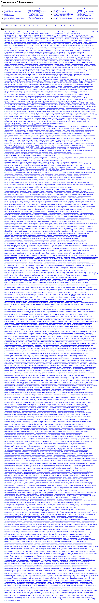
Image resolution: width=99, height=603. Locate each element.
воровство (90, 226)
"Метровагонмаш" (9, 33)
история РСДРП (71, 296)
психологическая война (86, 475)
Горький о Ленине (23, 84)
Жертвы (38, 92)
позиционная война (78, 424)
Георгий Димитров (10, 82)
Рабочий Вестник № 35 (39, 141)
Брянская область (50, 69)
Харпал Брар (8, 169)
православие (32, 444)
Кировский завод (79, 106)
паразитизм (42, 404)
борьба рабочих (32, 199)
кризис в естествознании (47, 329)
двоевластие (35, 248)
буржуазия (76, 202)
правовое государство (10, 444)
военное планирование (11, 219)
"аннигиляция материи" (45, 42)
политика (16, 428)
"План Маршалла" (76, 33)
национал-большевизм (21, 368)
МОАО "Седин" (9, 116)
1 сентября (81, 52)
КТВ (32, 104)
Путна (6, 140)
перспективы (30, 416)
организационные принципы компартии (32, 394)
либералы (93, 334)
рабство (26, 482)
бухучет (17, 214)
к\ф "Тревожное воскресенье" (75, 299)
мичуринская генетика (25, 358)
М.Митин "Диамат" (76, 114)
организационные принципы (12, 394)
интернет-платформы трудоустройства (15, 292)
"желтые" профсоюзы (38, 43)
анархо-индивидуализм (59, 182)
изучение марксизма (10, 287)
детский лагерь (45, 255)
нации (12, 368)
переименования (80, 412)
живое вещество (70, 265)
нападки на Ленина (10, 363)
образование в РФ (55, 382)
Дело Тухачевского (64, 87)
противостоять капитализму (81, 473)
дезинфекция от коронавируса (39, 250)
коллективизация (20, 316)
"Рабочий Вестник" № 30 (56, 38)
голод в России (75, 240)
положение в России (10, 433)
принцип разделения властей (70, 453)
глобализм (53, 240)
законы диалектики (10, 277)
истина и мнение (14, 296)
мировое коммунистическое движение (39, 353)
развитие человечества (87, 482)
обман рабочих (54, 380)
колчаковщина (74, 316)
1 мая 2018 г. (62, 52)
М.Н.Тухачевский (87, 114)
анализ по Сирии (14, 182)
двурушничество (64, 248)
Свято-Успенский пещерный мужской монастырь (43, 148)
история (53, 296)
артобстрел (23, 191)
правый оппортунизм (74, 444)
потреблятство (8, 443)
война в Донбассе (23, 224)
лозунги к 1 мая (75, 338)
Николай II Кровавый (83, 121)
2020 (33, 25)
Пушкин (12, 140)
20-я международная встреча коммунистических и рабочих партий (22, 55)
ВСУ (65, 70)
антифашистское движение (37, 189)
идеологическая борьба (51, 284)
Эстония (78, 172)
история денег (80, 296)
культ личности (83, 331)
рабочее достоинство (82, 478)
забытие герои (51, 272)
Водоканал (32, 75)
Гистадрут (48, 82)
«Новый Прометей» (51, 59)
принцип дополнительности (53, 453)
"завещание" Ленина (51, 43)
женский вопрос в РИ (41, 265)
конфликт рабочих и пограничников (82, 323)
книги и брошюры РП (27, 314)
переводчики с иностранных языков (14, 412)
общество (94, 385)
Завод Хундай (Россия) (71, 94)
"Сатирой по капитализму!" (51, 40)
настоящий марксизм (40, 365)
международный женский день (70, 346)
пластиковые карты (88, 417)
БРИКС (57, 64)
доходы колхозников (50, 262)
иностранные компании (56, 289)
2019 (38, 25)
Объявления (7, 14)
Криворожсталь (9, 111)
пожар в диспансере (27, 424)
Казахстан (42, 104)
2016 (51, 25)
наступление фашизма (68, 365)
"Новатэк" (19, 33)
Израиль (91, 99)
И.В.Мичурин (8, 99)
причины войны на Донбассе (85, 455)
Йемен (29, 103)
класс (62, 307)
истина (6, 296)
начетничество (39, 370)
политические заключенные (12, 429)
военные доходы (90, 219)
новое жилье (35, 377)
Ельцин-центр (74, 91)
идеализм (85, 282)
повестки (34, 421)
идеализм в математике (11, 284)
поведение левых (83, 419)
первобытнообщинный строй (82, 409)
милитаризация (58, 351)
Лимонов (7, 114)
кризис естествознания (78, 329)
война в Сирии (52, 224)
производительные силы (11, 461)
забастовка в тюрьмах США (27, 268)
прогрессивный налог (65, 458)
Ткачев (76, 158)
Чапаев (63, 169)
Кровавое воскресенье (20, 111)
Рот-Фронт (44, 145)
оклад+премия (30, 390)
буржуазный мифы (26, 213)
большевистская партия (40, 197)
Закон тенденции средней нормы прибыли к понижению (30, 96)
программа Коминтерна (51, 458)
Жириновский (55, 92)
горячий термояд (61, 241)
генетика (78, 236)
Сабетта (47, 147)
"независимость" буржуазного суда (14, 47)
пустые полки (43, 477)
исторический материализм (42, 296)
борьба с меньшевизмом (89, 199)
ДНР (47, 86)
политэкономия (9, 431)
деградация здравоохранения (86, 248)
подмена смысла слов (50, 422)
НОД (24, 121)
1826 (50, 53)
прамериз (82, 446)
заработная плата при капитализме (88, 279)
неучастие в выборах (62, 375)
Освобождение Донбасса (83, 128)
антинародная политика (38, 186)
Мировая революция (72, 118)
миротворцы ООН (28, 355)
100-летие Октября (43, 53)
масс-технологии (92, 343)
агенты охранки (9, 179)
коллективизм (30, 316)
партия (51, 406)
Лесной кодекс (78, 113)
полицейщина (62, 431)
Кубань (53, 111)
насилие (7, 365)
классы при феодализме (87, 312)
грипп (6, 246)
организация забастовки (59, 394)
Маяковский (8, 118)
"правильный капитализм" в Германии (26, 48)
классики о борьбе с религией (74, 307)
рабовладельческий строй (86, 477)
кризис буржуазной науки (32, 329)
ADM (16, 57)
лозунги (67, 338)
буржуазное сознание (40, 209)
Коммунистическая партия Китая (55, 108)
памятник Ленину (32, 404)
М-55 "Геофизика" (39, 114)
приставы (49, 455)
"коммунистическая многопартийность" (81, 43)
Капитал (80, 104)
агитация (17, 179)
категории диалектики (11, 306)
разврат (7, 483)
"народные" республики (46, 45)
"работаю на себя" (76, 48)
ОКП (96, 126)
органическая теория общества (30, 395)
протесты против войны (44, 472)
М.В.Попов (48, 114)
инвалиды (75, 287)
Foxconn (34, 57)
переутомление (9, 416)
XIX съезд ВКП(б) (86, 57)
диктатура (59, 257)
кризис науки (8, 331)
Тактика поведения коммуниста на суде (84, 157)
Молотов (94, 118)
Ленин (47, 113)
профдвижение (9, 475)
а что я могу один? (84, 174)
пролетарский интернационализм (78, 463)
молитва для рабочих (92, 358)
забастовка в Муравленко (11, 268)
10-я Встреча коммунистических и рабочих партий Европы (20, 53)
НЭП (39, 121)
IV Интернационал (52, 57)
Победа (69, 133)
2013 (65, 25)
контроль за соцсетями (92, 321)
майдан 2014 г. (35, 340)
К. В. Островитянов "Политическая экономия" (44, 103)
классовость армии (54, 312)
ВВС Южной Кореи (36, 70)
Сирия (59, 150)
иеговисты (94, 284)
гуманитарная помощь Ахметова (48, 246)
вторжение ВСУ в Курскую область (14, 233)
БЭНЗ (61, 64)
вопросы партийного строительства (76, 226)
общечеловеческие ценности (26, 387)
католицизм (40, 306)
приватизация (74, 451)
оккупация (22, 390)
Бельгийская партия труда (59, 65)
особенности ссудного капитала (78, 397)
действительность (76, 250)
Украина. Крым (52, 164)
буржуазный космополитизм (12, 213)
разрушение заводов (10, 485)
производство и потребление (12, 463)
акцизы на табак (42, 180)
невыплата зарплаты (84, 370)
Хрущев (22, 169)
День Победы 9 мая (19, 89)
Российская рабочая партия (12, 145)
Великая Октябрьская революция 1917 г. (15, 72)
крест (83, 328)
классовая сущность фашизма (73, 311)
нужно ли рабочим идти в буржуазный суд (78, 378)
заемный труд (63, 274)
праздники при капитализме (12, 446)
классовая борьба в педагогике (82, 309)
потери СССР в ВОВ (60, 441)
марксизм (21, 341)
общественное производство (32, 385)
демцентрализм (30, 253)
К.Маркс (68, 103)
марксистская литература (44, 341)
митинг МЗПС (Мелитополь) (48, 355)
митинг (37, 355)
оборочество (94, 380)
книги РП (17, 314)
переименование (56, 412)
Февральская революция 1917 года (14, 165)
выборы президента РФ (20, 235)
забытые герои (61, 272)
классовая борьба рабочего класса (14, 311)
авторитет (88, 177)
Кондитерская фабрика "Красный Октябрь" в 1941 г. (18, 109)
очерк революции (80, 402)
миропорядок (18, 355)
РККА (31, 140)
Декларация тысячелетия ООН (49, 87)
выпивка (49, 235)
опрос (59, 392)
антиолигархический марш (70, 186)
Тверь (64, 158)
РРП (72, 140)
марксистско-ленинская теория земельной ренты (17, 343)
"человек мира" (86, 50)
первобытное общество (66, 409)
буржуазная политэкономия (45, 206)
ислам (21, 294)
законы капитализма (22, 277)
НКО (20, 121)
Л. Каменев (67, 111)
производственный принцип (75, 461)
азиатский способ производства (13, 180)
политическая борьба (54, 428)
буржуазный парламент (55, 213)
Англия (45, 62)
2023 (20, 25)
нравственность (61, 378)
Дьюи (21, 91)
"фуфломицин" (70, 50)
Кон (88, 108)
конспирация (60, 321)
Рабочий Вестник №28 (53, 141)
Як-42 (56, 174)
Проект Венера (27, 138)
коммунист (56, 318)
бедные (19, 192)
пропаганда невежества (36, 465)
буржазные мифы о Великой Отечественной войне (58, 202)
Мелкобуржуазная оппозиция (43, 118)
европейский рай (9, 263)
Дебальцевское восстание (86, 86)
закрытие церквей (44, 277)
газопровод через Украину (34, 236)
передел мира (37, 412)
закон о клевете (9, 275)
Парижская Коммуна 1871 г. (35, 131)
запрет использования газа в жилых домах (16, 279)
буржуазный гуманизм (76, 211)
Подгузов (87, 133)
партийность (32, 406)
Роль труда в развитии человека (65, 143)
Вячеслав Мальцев (37, 81)
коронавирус (8, 326)
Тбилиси (58, 158)
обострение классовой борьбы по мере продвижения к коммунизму (22, 382)
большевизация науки (10, 197)
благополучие (29, 196)
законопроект (85, 275)
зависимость (69, 272)
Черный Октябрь (81, 169)
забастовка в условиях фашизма (44, 268)
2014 (60, 25)
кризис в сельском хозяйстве (63, 329)
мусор (82, 360)
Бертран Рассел (9, 67)
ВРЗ (61, 70)
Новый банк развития (35, 123)
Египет (67, 91)
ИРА (68, 99)
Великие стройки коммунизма (13, 74)
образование (45, 382)
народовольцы (82, 363)
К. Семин (61, 103)
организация (48, 394)
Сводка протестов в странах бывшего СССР (16, 148)
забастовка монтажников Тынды (80, 268)
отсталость (32, 402)
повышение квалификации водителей (61, 421)
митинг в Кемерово (63, 355)
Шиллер (26, 170)
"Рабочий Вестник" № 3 (41, 38)
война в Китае (42, 224)
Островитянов (21, 130)
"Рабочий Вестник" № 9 (26, 40)
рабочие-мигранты (41, 480)
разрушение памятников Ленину (37, 485)
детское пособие (63, 255)
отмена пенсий (30, 400)
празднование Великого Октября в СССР (32, 446)
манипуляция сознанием (75, 340)
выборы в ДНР (9, 235)
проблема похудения (75, 456)
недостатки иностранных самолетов (23, 372)
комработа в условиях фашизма (82, 319)
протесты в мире (60, 470)
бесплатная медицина (38, 194)
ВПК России (55, 70)
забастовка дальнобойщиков (62, 268)
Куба (48, 111)
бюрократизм (29, 214)
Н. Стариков (91, 119)
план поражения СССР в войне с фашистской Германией (30, 417)
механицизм (26, 351)
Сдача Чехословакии (63, 148)
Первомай (19, 133)
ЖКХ (85, 91)
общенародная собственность (48, 384)
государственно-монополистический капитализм (18, 243)
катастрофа (90, 304)
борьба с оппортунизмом (11, 201)
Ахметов (20, 64)
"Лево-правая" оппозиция (84, 31)
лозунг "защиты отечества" (56, 338)
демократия (88, 252)
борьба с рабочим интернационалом (41, 201)
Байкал (86, 64)
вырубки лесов (83, 235)
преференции (26, 451)
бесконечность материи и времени (22, 194)
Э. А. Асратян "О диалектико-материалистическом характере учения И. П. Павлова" (27, 172)
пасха (17, 407)
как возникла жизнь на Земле (12, 302)
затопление (48, 280)
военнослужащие (41, 219)
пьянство (75, 477)
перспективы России (41, 416)
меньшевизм (84, 348)
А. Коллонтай (8, 60)
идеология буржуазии (72, 284)
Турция (80, 162)
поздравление (59, 424)
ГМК (66, 81)
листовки (65, 336)
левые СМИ (56, 333)
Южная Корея (18, 174)
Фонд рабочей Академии (49, 167)
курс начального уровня (11, 333)
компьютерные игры (59, 319)
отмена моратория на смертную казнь (15, 400)
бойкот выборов (72, 196)
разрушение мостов (22, 485)
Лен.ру (42, 113)
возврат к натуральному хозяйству (72, 221)
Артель (7, 64)
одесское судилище (80, 389)
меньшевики (92, 348)
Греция (37, 86)
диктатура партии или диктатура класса (87, 257)
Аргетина (77, 62)
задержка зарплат (42, 274)
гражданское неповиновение (89, 245)
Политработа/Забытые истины (61, 17)
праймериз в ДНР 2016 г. (51, 446)
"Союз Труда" (8, 42)
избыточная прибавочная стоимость (14, 285)
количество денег (9, 316)
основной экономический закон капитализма (17, 397)
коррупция (84, 326)
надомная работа (39, 362)
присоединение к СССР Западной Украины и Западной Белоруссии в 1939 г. (25, 455)
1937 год (65, 53)
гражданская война (57, 245)
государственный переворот (64, 243)
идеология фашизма (84, 284)
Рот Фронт (37, 145)
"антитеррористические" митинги (62, 42)
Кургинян (59, 111)
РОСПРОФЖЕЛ (49, 140)
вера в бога (30, 216)
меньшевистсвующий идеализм (31, 350)
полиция (70, 431)
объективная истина (10, 389)
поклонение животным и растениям (30, 426)
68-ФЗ (76, 55)
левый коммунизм (79, 333)
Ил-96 (6, 101)
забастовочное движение (39, 272)
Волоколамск (8, 77)
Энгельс (72, 172)
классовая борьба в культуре (32, 309)
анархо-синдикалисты (10, 184)
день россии (22, 255)
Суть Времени (52, 157)
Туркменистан (65, 162)
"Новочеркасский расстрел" (30, 33)
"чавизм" (78, 50)
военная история (60, 218)
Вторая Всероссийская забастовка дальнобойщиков (84, 79)
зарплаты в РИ (39, 280)
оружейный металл (45, 395)
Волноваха (88, 75)
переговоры (29, 412)
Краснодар (69, 109)
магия (17, 340)
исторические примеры (27, 296)
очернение (90, 402)
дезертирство (25, 250)
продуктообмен (45, 460)
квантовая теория (73, 306)
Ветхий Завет (8, 75)
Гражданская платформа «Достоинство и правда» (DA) (19, 86)
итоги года (27, 299)
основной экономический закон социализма (42, 397)
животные (78, 265)
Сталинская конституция (50, 153)
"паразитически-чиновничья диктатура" (78, 47)
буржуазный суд (9, 214)
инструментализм (9, 290)
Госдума (55, 84)
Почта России (40, 135)
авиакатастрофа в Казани (26, 177)
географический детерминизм (13, 238)
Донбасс (80, 89)
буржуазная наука (31, 206)
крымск (62, 331)
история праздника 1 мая (11, 297)
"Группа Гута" (8, 31)
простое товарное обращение (27, 467)
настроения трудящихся (54, 365)
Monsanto (71, 57)
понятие (60, 438)
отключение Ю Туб (73, 399)
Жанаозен (32, 92)
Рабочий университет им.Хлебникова (84, 141)
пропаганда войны (10, 465)
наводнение (30, 362)
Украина (44, 164)
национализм (56, 368)
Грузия (42, 86)
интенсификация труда (51, 290)
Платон (57, 133)
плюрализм (45, 419)
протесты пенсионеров (30, 472)
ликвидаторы (51, 336)
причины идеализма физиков (26, 456)
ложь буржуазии (20, 338)
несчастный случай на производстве (38, 375)
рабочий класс (51, 480)
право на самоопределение (60, 443)
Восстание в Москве (38, 77)
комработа (69, 319)
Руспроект (51, 145)
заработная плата (72, 279)
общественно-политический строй (14, 385)
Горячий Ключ (47, 84)
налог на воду (84, 362)
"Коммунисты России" (50, 31)
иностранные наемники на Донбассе (74, 289)
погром (17, 422)
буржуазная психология (75, 206)
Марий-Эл (52, 116)
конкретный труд (41, 321)
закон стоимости (65, 275)
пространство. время (51, 467)
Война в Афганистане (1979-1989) (64, 75)
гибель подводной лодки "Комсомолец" (68, 238)
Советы (18, 152)
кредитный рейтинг (57, 328)
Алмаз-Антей (24, 62)
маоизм (15, 341)
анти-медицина (30, 184)
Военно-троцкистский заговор (45, 75)
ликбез (33, 336)
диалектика (94, 255)
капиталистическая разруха (34, 304)
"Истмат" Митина (37, 31)
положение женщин (41, 433)
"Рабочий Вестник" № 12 (66, 35)
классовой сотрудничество (40, 312)
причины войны (71, 455)
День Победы (8, 89)
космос (91, 326)
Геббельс (87, 81)
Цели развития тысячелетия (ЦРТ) (35, 169)
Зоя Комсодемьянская (60, 97)
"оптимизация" (43, 47)
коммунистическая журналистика (70, 318)
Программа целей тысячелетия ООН (76, 136)
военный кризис (32, 221)
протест (61, 467)
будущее (41, 202)
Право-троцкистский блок (75, 135)
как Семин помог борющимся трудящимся (16, 301)
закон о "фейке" (94, 274)
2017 (47, 25)
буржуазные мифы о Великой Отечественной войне (74, 209)
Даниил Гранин (68, 86)
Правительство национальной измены (56, 135)
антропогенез (64, 189)
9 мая (11, 57)
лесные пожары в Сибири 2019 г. (46, 334)
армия (16, 191)
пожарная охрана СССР (40, 424)
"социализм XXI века (31, 50)
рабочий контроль (62, 480)
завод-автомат (8, 274)
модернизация (75, 358)
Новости (6, 13)
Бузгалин (58, 69)
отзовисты (63, 399)
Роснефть (77, 143)
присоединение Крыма (86, 453)
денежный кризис (51, 253)
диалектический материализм (26, 257)
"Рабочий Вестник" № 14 (11, 37)
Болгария (46, 67)
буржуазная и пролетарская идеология (15, 204)
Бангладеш (7, 65)
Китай (94, 106)
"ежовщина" (28, 43)
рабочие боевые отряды (11, 480)
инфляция (29, 292)
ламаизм (31, 333)
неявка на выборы (79, 375)
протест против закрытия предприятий (15, 468)
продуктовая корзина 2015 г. (31, 460)
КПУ (15, 104)
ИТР (72, 99)
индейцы (89, 287)
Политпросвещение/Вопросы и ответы (38, 8)
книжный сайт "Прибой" (41, 314)
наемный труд (49, 362)
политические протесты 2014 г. (58, 429)
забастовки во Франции (11, 272)
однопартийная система (11, 390)
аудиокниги (36, 191)
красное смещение (9, 328)
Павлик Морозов (89, 130)
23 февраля (44, 55)
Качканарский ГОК (42, 106)
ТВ (63, 157)
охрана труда (58, 402)
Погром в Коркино (78, 133)
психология (8, 477)
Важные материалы (73, 70)
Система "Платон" (67, 150)
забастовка (80, 267)
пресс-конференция (69, 450)
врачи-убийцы (22, 230)
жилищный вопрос (88, 265)
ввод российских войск (11, 216)
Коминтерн (34, 108)
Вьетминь (22, 81)
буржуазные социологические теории (44, 211)
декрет (17, 252)
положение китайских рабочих (56, 433)
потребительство (87, 441)
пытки (69, 477)
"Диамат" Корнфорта (19, 31)
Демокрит (73, 87)
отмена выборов (83, 399)
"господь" (20, 43)
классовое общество (10, 312)
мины (95, 351)
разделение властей (64, 483)
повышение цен (9, 422)
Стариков (39, 155)
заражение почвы (28, 280)
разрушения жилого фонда (55, 485)
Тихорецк (70, 158)
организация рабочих (87, 394)
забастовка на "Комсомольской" (42, 270)
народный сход (64, 363)
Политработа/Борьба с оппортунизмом (63, 13)
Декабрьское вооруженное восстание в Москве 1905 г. (25, 87)
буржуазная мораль (20, 206)
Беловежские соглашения (27, 65)
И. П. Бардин (77, 97)
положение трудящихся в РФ (66, 436)
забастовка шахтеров (73, 270)
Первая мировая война (78, 131)
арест (80, 189)
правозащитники (22, 444)
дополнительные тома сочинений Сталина (16, 262)
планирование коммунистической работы (58, 417)
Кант (75, 104)
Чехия (88, 169)
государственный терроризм (12, 245)
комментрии (20, 318)
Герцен (31, 82)
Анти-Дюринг (69, 62)
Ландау (22, 113)
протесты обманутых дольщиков (13, 472)
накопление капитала (60, 362)
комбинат (82, 316)
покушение (45, 426)
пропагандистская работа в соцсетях (54, 465)
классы (62, 312)
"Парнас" (67, 33)
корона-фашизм (78, 324)
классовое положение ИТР (24, 312)
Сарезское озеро (61, 147)
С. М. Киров (90, 145)
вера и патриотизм (39, 216)
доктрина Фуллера (52, 260)
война (6, 224)
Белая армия (15, 65)
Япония (76, 174)
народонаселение (92, 363)
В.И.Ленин (91, 69)
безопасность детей (69, 192)
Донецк (7, 91)
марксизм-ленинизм (31, 341)
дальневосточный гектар (81, 246)
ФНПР (86, 164)
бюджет (23, 214)
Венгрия (35, 74)
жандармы (11, 265)
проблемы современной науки (13, 458)
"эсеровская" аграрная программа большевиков (40, 52)
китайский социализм (53, 307)
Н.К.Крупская (8, 121)
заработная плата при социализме (14, 280)
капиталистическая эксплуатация (51, 304)
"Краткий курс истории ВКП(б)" (66, 31)
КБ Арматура (75, 103)
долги (74, 260)
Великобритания (26, 74)
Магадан (27, 116)
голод (67, 240)
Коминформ (42, 108)
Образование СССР (36, 128)
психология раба (17, 477)
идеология (62, 284)
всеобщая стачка (37, 231)
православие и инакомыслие (44, 444)
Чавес (57, 169)
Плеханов (63, 133)
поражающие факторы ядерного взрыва (19, 439)
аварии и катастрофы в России (77, 175)
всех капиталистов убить (77, 231)
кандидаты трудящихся (11, 304)
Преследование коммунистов (22, 136)
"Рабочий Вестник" (38, 35)
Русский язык (59, 145)
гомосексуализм (51, 241)
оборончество (85, 380)
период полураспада (19, 416)
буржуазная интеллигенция (47, 204)
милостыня (67, 351)
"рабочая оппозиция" (88, 48)
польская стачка (40, 438)
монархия (14, 360)
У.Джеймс (23, 164)
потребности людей (19, 443)
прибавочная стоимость (37, 451)
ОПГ (15, 128)
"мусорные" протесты (33, 45)
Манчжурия (44, 116)
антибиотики (39, 184)
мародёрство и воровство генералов (41, 343)
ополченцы (45, 390)
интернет (91, 290)
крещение (7, 329)
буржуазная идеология (32, 204)
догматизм (67, 258)
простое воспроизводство (11, 467)
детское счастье (73, 255)
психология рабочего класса (30, 477)
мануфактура (8, 341)
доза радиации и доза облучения (31, 260)
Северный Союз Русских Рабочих (14, 150)
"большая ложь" (93, 42)
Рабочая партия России (11, 141)
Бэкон (84, 69)
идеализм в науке (23, 284)
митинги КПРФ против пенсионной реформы (52, 356)
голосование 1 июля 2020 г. (38, 241)
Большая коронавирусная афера (59, 67)
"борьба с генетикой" (10, 43)
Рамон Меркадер (17, 143)
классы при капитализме (72, 312)
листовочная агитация (76, 336)
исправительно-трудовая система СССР (82, 294)
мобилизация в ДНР (46, 358)
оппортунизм (60, 390)
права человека (38, 443)
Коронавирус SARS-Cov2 (41, 109)
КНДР (82, 103)
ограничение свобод (68, 389)
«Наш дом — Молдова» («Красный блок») (33, 59)
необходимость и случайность (86, 372)
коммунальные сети (39, 318)
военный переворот (43, 221)
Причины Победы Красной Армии (56, 136)
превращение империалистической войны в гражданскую (20, 448)
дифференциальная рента (56, 258)
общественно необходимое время (84, 384)
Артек (91, 62)
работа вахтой (8, 478)
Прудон (88, 138)
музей (63, 360)
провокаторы (25, 458)
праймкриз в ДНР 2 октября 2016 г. (69, 446)
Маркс (58, 116)
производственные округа (41, 461)
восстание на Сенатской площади (48, 228)
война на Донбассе (63, 224)
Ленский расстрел (68, 113)
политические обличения (28, 429)
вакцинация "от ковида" (49, 214)
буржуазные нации (27, 211)
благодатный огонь (18, 196)
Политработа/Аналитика (59, 11)
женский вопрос (29, 265)
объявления (30, 389)
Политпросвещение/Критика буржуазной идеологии (35, 16)
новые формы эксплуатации (87, 377)
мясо (6, 362)
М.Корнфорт (65, 114)
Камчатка (63, 104)
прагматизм (85, 444)
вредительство (45, 230)
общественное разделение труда (49, 385)
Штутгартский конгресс (55, 170)
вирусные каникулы (10, 218)
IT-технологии (42, 57)
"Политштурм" (27, 35)
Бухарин (79, 69)
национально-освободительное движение (83, 368)
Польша (28, 135)
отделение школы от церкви (44, 399)
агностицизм (49, 179)
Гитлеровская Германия (64, 82)
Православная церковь (89, 135)
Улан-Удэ (60, 164)
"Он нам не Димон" (45, 33)
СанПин (53, 147)
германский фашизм (36, 238)
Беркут (81, 65)
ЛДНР (93, 111)
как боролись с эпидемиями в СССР (38, 301)
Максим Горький (35, 116)
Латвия (28, 113)
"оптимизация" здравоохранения (57, 47)
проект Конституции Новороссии (71, 460)
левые (50, 333)
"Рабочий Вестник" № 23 (11, 38)
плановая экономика (76, 417)
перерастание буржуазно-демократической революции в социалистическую (61, 414)
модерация (66, 358)
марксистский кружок (72, 341)
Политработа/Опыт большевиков (86, 11)
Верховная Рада (63, 74)
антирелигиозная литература (86, 186)
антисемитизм (8, 187)
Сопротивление (43, 152)
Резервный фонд (42, 143)
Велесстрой (89, 70)
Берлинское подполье (90, 65)
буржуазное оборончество (11, 209)
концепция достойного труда (12, 324)
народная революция (35, 363)
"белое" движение (77, 42)
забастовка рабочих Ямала (60, 270)
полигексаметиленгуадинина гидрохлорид (60, 426)
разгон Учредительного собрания (19, 483)
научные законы (67, 367)
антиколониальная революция (13, 186)
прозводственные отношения (89, 460)
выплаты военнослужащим (61, 235)
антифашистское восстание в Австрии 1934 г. (17, 189)
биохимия (90, 194)
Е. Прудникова (49, 91)
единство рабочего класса (90, 263)
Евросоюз (60, 91)
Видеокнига (17, 75)
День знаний (28, 89)
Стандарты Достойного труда (12, 155)
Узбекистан (37, 164)
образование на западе (79, 382)
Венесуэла (42, 74)
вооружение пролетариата (46, 226)
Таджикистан (68, 157)
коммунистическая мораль (87, 318)
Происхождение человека (53, 138)
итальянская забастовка (62, 297)
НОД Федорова (32, 121)
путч (64, 477)
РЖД (23, 140)
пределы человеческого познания (66, 448)
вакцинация (38, 214)
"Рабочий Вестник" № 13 (81, 35)
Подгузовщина (9, 135)
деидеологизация (52, 250)
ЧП (46, 169)
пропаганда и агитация (22, 465)
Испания (52, 101)
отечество (56, 399)
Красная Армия (61, 109)
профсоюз (17, 475)
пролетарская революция (49, 463)
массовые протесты (28, 345)
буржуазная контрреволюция (64, 204)
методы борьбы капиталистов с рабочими (60, 350)
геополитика (25, 238)
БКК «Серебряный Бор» (46, 64)
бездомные (26, 192)
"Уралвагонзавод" (32, 42)
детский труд (53, 255)
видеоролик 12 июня (61, 216)
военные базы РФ (52, 219)
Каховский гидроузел (30, 106)
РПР (64, 140)
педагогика (38, 407)
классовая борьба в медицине (49, 309)
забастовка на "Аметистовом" (24, 270)
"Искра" (29, 31)
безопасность (59, 192)
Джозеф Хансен (63, 89)
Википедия (25, 75)
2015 (56, 25)
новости (43, 377)
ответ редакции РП (23, 399)
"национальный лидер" (75, 45)
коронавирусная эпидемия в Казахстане (23, 326)
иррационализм (60, 292)
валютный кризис (82, 214)
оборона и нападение (74, 380)
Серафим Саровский (29, 150)
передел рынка (46, 412)
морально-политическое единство (40, 360)
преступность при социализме (13, 451)
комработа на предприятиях (12, 321)
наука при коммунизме (86, 365)
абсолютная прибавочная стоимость (35, 175)
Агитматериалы (8, 8)
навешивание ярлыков (20, 362)
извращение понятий (31, 285)
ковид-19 (81, 314)
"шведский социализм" (20, 52)
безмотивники (34, 192)
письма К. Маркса (77, 416)
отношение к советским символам (86, 400)
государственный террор (80, 243)
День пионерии (38, 89)
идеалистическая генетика (36, 284)
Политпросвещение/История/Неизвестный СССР (36, 13)
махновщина (30, 346)
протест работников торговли (53, 468)
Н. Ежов (39, 119)
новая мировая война (25, 377)
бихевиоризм (8, 196)
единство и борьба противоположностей (46, 263)
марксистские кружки (59, 341)
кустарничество (23, 333)
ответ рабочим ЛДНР (10, 399)
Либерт (92, 113)
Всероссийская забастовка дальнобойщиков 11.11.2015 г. (20, 79)
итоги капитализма (37, 299)
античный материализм (52, 189)
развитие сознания (74, 482)
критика (25, 331)
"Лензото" (95, 31)
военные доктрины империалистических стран (71, 219)
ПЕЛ (64, 130)
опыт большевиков (68, 392)
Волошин (15, 77)
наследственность (15, 365)
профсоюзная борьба (26, 475)
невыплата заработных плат (70, 370)
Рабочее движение (82, 17)
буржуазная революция (89, 206)
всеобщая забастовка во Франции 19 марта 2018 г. (18, 231)
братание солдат (80, 201)
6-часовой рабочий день (66, 55)
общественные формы (84, 385)
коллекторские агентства (42, 316)
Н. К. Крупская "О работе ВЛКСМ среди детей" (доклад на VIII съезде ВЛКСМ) (64, 119)
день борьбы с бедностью (64, 253)
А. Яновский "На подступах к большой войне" (26, 60)
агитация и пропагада (38, 179)
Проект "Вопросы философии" (13, 138)
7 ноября (82, 55)
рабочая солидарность (49, 478)
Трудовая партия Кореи (49, 162)
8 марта (7, 57)
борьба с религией (57, 201)
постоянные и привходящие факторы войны (28, 441)
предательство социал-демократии (46, 448)
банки (42, 191)
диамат (38, 257)
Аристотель (84, 62)
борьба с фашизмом (69, 201)
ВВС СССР (26, 70)
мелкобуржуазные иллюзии (12, 348)
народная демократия (22, 363)
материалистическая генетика (69, 345)
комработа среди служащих (28, 321)
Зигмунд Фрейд (34, 97)
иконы (19, 287)
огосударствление (56, 389)
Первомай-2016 (39, 133)
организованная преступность (13, 395)
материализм (38, 345)
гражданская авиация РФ (44, 245)
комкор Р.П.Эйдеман (10, 318)
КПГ (6, 104)
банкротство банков (59, 191)
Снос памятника (87, 150)
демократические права (42, 252)
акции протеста (52, 180)
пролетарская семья (63, 463)
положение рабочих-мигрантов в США (15, 436)
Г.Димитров (55, 81)
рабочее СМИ (60, 478)
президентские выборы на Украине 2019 (51, 450)
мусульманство (90, 360)
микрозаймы (49, 351)
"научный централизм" (61, 45)
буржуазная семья (9, 208)
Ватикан (82, 70)
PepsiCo (78, 57)
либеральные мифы (24, 336)
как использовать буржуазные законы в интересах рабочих (37, 302)
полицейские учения (37, 431)
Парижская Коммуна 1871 (19, 131)
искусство (69, 292)
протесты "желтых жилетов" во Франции (16, 470)
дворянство (56, 248)
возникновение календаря (31, 223)
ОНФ (6, 128)
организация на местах (74, 394)
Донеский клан (89, 89)
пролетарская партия (35, 463)
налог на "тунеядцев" (73, 362)
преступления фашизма (82, 450)
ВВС (20, 70)
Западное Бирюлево (77, 96)
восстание (20, 228)
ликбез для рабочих (41, 336)
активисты (26, 180)
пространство (40, 467)
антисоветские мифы (28, 187)
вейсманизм (22, 216)
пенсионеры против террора (78, 407)
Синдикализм (52, 150)
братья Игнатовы (90, 201)
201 (74, 25)
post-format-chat (9, 59)
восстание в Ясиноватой (31, 228)
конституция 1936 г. (79, 321)
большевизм (21, 197)
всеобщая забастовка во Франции (86, 230)
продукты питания (56, 460)
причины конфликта (62, 456)
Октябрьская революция (54, 128)
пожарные (51, 424)
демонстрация (20, 253)
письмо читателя (9, 417)
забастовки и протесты (25, 272)
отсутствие (40, 402)
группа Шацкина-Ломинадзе (30, 246)
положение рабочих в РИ (73, 434)
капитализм (22, 304)
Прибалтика (35, 136)
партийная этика (23, 406)
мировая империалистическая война (18, 353)
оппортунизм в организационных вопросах (16, 392)
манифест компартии (89, 340)
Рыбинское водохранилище (78, 145)
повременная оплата (44, 421)
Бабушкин (67, 64)
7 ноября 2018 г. (90, 55)
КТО (36, 104)
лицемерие (86, 336)
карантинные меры (80, 304)
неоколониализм (53, 373)
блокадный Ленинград (53, 196)
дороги (31, 262)
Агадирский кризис (75, 60)
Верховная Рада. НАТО (75, 74)
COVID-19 (22, 57)
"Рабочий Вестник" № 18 (41, 37)
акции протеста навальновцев (66, 180)
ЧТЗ (53, 169)
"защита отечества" (64, 43)
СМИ (27, 147)
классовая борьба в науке (65, 309)
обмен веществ (63, 380)
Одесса (45, 128)
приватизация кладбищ (11, 453)
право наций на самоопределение (78, 443)
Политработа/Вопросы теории (61, 15)
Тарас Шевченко (43, 158)
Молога (88, 118)
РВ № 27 (18, 140)
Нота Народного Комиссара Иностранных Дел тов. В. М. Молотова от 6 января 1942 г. (28, 125)
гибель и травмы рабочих (50, 238)
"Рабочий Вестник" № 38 (11, 40)
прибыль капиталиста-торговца (60, 451)
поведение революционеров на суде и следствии (17, 421)
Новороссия (25, 123)
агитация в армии (26, 179)
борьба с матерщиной (75, 199)
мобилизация (35, 358)
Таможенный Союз (32, 158)
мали (56, 340)
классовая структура (40, 311)
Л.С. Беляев (82, 111)
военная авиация (50, 218)
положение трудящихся (50, 436)
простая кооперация (79, 465)
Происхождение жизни (38, 138)
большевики (29, 197)
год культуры (61, 240)
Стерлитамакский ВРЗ (50, 155)
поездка (7, 424)
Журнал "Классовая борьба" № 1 (69, 92)
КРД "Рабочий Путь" (24, 104)
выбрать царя (32, 235)
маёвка (52, 346)
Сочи (50, 152)
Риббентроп (52, 143)
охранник (71, 402)
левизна (45, 333)
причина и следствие (59, 455)
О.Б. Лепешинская (82, 126)
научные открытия (78, 367)
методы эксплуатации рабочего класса (82, 350)
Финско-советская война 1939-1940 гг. (72, 165)
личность (93, 336)
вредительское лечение (33, 230)
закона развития (75, 275)
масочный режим (81, 343)
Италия (79, 101)
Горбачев (89, 82)
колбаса (87, 314)
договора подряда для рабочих (13, 260)
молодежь (7, 360)
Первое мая (88, 131)
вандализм (91, 214)
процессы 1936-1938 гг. (48, 475)
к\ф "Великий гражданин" (51, 299)
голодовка (83, 240)
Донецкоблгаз (14, 91)
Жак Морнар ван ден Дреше (12, 92)
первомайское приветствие (29, 411)
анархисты (48, 182)
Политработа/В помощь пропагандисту (63, 14)
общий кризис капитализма (43, 387)
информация (51, 292)
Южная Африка (9, 174)
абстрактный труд (62, 175)
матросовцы (14, 346)
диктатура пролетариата (11, 258)
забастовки (84, 270)
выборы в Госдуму (84, 233)
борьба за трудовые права (64, 197)
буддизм (24, 202)
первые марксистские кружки (66, 411)
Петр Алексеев (49, 133)
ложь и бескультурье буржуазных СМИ (36, 338)
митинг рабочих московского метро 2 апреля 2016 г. (18, 356)
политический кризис (90, 429)
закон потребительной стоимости (50, 275)
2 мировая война (77, 53)
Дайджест (59, 86)
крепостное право (75, 328)
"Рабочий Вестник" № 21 (87, 37)
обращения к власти (10, 384)
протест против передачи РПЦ (35, 468)
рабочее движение (70, 478)
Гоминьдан (82, 82)
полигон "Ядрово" (78, 426)
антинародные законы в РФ (54, 186)
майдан (28, 340)
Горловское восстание (10, 84)
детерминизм (35, 255)
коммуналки (28, 318)
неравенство (77, 373)
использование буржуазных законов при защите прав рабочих (54, 294)
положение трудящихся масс (12, 438)
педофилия (53, 407)
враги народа (8, 230)
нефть (71, 375)
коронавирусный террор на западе (45, 326)
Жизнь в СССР (46, 92)
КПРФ (10, 104)
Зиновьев (42, 97)
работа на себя (38, 478)
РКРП (36, 140)
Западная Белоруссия (53, 96)
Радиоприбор (8, 143)
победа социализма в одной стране (59, 419)
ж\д (5, 265)
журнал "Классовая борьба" (52, 267)
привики (28, 453)
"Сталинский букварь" (20, 42)
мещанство (34, 351)
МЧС (21, 116)
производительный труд (25, 461)
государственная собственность (76, 241)
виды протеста (83, 216)
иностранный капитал (91, 289)
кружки (45, 331)
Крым (44, 111)
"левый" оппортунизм (19, 45)
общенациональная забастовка (66, 384)
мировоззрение (55, 353)
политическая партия (67, 428)
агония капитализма (59, 179)
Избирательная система (81, 99)
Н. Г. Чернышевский (30, 119)
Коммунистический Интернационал (75, 108)
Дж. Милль (54, 89)
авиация (37, 177)
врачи (14, 230)
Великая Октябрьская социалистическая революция (41, 72)
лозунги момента (85, 338)
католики (32, 306)
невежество (58, 370)
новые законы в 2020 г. (53, 377)
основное (76, 395)
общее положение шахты (32, 384)
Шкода (32, 170)
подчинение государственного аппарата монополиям (84, 422)
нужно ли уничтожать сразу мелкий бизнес (16, 380)
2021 (29, 25)
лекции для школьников (11, 334)
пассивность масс (9, 407)
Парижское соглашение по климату (53, 131)
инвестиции (82, 287)
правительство (48, 443)
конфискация (67, 323)
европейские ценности (83, 262)
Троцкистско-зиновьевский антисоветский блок (49, 160)
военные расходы (21, 221)
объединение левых (73, 387)
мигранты (41, 351)
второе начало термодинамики (33, 233)
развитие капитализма (42, 482)
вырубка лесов (73, 235)
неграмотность (9, 372)
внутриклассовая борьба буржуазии (26, 218)
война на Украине (74, 224)
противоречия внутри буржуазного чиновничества (58, 473)
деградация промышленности (12, 250)
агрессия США (70, 179)
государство (24, 245)
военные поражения (10, 221)
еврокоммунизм (71, 262)
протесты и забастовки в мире (74, 470)
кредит (49, 328)
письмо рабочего (87, 416)
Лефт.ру (86, 113)
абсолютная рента (51, 175)
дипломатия (22, 258)
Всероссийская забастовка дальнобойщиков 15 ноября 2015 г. (52, 79)
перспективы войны (53, 416)
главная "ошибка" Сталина (42, 240)
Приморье (42, 136)
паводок (7, 404)
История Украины (71, 101)
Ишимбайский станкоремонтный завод (15, 103)
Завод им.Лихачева (84, 94)
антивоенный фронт (49, 184)
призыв (34, 453)
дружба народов (61, 262)
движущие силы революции (23, 248)
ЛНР (6, 113)
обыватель (37, 389)
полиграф (87, 426)
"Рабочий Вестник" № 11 (51, 35)
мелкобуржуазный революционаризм (31, 348)
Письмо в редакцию (9, 15)
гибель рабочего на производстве (13, 240)
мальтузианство (63, 340)
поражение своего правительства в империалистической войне (48, 439)
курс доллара (92, 331)
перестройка (86, 414)
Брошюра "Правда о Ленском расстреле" (33, 69)
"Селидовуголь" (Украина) (75, 40)
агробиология (79, 179)
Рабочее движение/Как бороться (85, 18)
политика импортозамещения (39, 428)
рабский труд (18, 482)
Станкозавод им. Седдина (29, 155)
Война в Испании (79, 75)
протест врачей (79, 467)
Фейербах (47, 165)
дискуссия (30, 258)
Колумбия (26, 108)
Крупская (38, 111)
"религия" (21, 50)
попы (6, 439)
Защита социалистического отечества (15, 97)
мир (6, 353)
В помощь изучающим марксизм (12, 11)
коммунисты (23, 319)
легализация (89, 333)
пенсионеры (66, 407)
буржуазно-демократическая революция (26, 208)
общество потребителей (11, 387)
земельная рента (52, 282)
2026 (6, 25)
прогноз (41, 458)
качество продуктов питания (52, 306)
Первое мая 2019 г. (10, 133)
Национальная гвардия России (67, 121)
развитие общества (55, 482)
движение (11, 248)
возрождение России (91, 223)
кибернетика (8, 307)
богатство (63, 196)
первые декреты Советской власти (47, 411)
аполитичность (73, 189)
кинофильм (30, 307)
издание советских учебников (46, 285)
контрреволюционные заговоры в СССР (26, 323)
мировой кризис (65, 353)
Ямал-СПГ (62, 174)
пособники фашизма (84, 439)
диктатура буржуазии (69, 257)
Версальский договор (52, 74)
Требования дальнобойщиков (12, 160)
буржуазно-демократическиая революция (49, 208)
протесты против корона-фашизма (61, 472)
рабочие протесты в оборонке (27, 480)
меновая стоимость (74, 348)
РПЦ (68, 140)
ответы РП (32, 399)
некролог (37, 372)
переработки (35, 414)
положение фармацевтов (28, 438)
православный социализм (60, 444)
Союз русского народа (60, 152)
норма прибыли (35, 378)
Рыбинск (67, 145)
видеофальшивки (73, 216)
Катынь (21, 106)
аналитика (34, 182)
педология (45, 407)
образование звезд (66, 382)
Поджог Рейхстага (19, 135)
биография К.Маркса (58, 194)
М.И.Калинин (57, 114)
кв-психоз (64, 306)
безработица (79, 192)
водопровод (41, 218)
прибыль (47, 451)
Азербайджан (86, 60)
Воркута (22, 77)
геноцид (84, 236)
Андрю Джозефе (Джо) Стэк (56, 62)
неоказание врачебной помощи (39, 373)
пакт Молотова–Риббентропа (18, 404)
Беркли (75, 65)
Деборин (7, 87)
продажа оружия (77, 458)
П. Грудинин (49, 130)
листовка (59, 336)
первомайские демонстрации (12, 411)
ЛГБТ (88, 111)
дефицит (81, 255)
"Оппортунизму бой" (57, 33)
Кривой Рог (93, 109)
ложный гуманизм (9, 338)
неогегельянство (25, 373)
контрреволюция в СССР (56, 323)
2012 (69, 25)
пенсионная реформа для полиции (26, 409)
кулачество (74, 331)
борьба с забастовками (44, 199)
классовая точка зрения (89, 311)
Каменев (57, 104)
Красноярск (85, 109)
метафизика (44, 350)
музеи (58, 360)
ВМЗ (44, 70)
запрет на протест (33, 279)
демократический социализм (58, 252)
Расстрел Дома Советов (30, 143)
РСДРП (77, 140)
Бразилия (76, 67)
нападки (92, 362)
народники (45, 363)
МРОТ (16, 116)
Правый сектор (9, 136)
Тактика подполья (9, 158)
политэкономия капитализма (22, 431)
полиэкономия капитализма (81, 431)
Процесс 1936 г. (80, 138)
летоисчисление (77, 334)
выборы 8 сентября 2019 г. (70, 233)
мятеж (10, 362)
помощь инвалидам (51, 438)
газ (24, 236)
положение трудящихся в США (84, 436)
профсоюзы (37, 475)
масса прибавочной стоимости (13, 345)
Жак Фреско (24, 92)
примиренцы (41, 453)
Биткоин (16, 67)
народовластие (73, 363)
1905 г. (55, 53)
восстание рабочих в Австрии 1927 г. (68, 228)
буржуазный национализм (40, 213)
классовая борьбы (29, 311)
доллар (79, 260)
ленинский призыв (31, 334)
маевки (22, 340)
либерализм (86, 334)
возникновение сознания (60, 223)
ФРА (90, 164)
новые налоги (75, 377)
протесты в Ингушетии (34, 470)
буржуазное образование (26, 209)
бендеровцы (8, 194)
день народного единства (79, 253)
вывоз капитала (41, 235)
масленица (73, 343)
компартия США (32, 319)
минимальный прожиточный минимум (81, 351)
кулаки (68, 331)
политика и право (25, 428)
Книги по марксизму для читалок (13, 108)
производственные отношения (57, 461)
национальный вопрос (11, 370)
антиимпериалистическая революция (83, 184)
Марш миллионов (66, 116)
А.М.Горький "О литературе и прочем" (50, 60)
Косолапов (52, 109)
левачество (38, 333)
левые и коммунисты (67, 333)
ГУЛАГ (75, 81)
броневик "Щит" (9, 202)
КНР (87, 103)
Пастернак (67, 131)
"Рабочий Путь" (38, 40)
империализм (34, 287)
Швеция (20, 170)
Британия (83, 67)
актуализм (33, 180)
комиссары (89, 316)
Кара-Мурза (87, 104)
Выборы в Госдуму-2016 (11, 81)
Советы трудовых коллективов (29, 152)
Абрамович (66, 60)
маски (66, 343)
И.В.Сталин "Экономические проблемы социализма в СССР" (30, 99)
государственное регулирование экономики (44, 243)
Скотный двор (78, 150)
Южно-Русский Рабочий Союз (32, 174)
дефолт (87, 255)
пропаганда (92, 463)
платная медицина (21, 419)
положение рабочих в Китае (57, 434)
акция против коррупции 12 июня (84, 180)
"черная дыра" (8, 52)
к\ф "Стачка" (62, 299)
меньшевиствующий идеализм (13, 350)
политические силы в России (75, 429)
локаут (93, 338)
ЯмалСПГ (69, 174)
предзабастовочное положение (13, 450)
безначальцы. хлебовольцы (47, 192)
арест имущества (9, 191)
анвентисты (21, 184)
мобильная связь (57, 358)
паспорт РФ (85, 406)
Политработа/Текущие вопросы (85, 13)
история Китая (61, 296)
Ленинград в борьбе (56, 113)
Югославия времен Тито (88, 172)
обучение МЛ (20, 384)
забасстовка (73, 267)
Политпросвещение (9, 17)
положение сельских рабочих (35, 436)
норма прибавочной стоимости (21, 378)
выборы (60, 233)
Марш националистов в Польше (81, 116)
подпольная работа (63, 422)
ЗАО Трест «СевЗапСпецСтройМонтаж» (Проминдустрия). (20, 94)
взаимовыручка (50, 216)
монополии (21, 360)
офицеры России (48, 402)
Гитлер (55, 82)
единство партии (76, 263)
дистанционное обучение (41, 258)
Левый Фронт (35, 113)
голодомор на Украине (23, 241)
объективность (21, 389)
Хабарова (88, 167)
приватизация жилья (84, 451)
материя (7, 346)
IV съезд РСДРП (63, 57)
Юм (43, 174)
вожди (59, 221)
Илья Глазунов (21, 101)
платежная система (10, 419)
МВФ (95, 114)
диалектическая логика (11, 257)
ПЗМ (68, 130)
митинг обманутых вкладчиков (78, 355)
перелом (88, 412)
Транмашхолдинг (84, 158)
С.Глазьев (7, 147)
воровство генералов (10, 228)
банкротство (49, 191)
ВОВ (48, 70)
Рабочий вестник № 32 (66, 141)
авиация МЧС (44, 177)
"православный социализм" (46, 48)
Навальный (45, 121)
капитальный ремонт (67, 304)
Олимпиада (66, 128)
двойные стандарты (45, 248)
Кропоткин (31, 111)
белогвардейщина (89, 192)
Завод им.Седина (9, 96)
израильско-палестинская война (70, 285)
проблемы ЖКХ (86, 456)
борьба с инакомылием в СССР (60, 199)
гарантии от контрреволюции (50, 236)
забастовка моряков (10, 270)
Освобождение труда (10, 130)
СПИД (32, 147)
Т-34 (59, 157)
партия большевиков (60, 406)
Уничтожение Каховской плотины (73, 164)
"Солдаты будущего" (88, 40)
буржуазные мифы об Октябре (13, 211)
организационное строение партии (84, 392)
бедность (83, 191)
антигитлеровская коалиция (64, 184)
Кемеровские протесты (55, 106)
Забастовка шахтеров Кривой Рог (54, 94)
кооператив (25, 324)
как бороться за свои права (57, 301)
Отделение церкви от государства (36, 130)
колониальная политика (56, 316)
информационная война (40, 292)
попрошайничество (85, 438)
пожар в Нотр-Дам (15, 424)
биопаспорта (82, 194)
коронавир (87, 324)
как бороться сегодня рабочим (74, 301)
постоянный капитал (47, 441)
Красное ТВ (77, 109)
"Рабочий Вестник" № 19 (56, 37)
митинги (36, 356)
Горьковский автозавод (35, 84)
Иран (28, 101)
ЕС (56, 91)
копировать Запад (68, 324)
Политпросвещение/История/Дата (37, 11)
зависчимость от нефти (81, 272)
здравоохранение (21, 282)
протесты (82, 468)
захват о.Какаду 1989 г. (58, 280)
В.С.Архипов (8, 70)
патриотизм (23, 407)
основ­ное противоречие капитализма (62, 395)
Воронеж (28, 77)
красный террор (20, 328)
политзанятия (8, 428)
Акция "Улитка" (9, 62)
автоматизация (63, 177)
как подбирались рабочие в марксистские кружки (84, 302)
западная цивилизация (61, 277)
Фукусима (81, 167)
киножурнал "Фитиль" (19, 307)
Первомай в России (28, 133)
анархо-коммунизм (71, 182)
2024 (15, 25)
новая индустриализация (11, 377)
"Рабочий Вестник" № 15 (26, 37)
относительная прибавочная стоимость (46, 400)
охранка (65, 402)
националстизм (66, 368)
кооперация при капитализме (37, 324)
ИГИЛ (60, 99)
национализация (33, 368)
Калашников (50, 104)
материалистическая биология (51, 345)
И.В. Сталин (86, 97)
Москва (14, 119)
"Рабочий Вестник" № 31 (71, 38)
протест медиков (88, 467)
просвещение (68, 465)
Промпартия (65, 138)
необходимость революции (12, 373)
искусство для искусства (11, 294)
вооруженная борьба (60, 226)
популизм (94, 438)
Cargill (28, 57)
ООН (10, 128)
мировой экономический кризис (79, 353)
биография (49, 194)
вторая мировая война (92, 231)
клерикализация (9, 314)
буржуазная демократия (87, 202)
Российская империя (87, 143)
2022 (24, 25)
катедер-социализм (23, 306)
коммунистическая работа (11, 319)
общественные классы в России (68, 385)
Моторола (20, 119)
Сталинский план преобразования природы (70, 153)
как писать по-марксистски (62, 302)
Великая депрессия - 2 (80, 72)
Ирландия (34, 101)
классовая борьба (87, 307)
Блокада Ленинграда (36, 67)
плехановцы (31, 419)
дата (6, 248)
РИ (27, 140)
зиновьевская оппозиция (64, 282)
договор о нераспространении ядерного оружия (84, 258)
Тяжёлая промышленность (12, 164)
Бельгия (70, 65)
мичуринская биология (11, 358)
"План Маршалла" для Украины (13, 35)
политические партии (42, 429)
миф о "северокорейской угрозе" (75, 356)
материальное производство (85, 345)
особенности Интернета (61, 397)
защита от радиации (10, 282)
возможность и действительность (13, 223)
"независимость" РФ (88, 45)
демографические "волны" (27, 252)
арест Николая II (88, 189)
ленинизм (21, 334)
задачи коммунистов (19, 274)
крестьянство (89, 328)
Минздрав (62, 118)
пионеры (68, 416)
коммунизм (49, 318)
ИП (64, 99)
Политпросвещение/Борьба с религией (14, 18)
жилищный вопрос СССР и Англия (14, 267)
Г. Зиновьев (47, 81)
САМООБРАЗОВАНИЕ (18, 147)
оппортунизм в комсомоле (73, 390)
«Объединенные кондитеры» (66, 59)
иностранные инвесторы (42, 289)
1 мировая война (72, 52)
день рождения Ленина (11, 255)
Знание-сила (50, 97)
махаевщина (22, 346)
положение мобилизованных (74, 433)
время (52, 230)
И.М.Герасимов (52, 99)
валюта (74, 214)
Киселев (88, 106)
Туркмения (74, 162)
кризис (13, 329)
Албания (17, 62)
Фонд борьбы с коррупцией (12, 167)
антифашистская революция (51, 187)
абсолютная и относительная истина (14, 175)
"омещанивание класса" (31, 47)
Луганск (18, 114)
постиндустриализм (10, 441)
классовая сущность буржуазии (56, 311)
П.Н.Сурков (58, 130)
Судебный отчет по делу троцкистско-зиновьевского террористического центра (26, 157)
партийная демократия (80, 404)
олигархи (38, 390)
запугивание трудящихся (59, 279)
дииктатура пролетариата (48, 257)
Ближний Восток (25, 67)
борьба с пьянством (25, 201)
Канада (70, 104)
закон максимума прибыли (81, 274)
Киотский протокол (68, 106)
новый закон (8, 378)
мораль (28, 360)
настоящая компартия (27, 365)
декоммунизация (9, 252)
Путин (93, 138)
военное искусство (84, 218)
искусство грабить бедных (80, 292)
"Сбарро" (63, 40)
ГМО (70, 81)
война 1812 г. (13, 224)
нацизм (7, 368)
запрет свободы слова (45, 279)
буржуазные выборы (53, 209)
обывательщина (46, 389)
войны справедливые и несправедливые (15, 226)
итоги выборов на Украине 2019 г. (14, 299)
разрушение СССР (87, 483)
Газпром (81, 81)
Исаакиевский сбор (43, 101)
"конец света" (8, 45)
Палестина (7, 131)
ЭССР (53, 172)
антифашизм (39, 187)
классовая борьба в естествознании (14, 309)
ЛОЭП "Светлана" (14, 113)
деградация (74, 248)
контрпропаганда (9, 323)
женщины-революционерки (56, 265)
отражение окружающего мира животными (16, 402)
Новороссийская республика (12, 123)
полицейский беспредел (50, 431)
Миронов (81, 118)
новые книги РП (65, 377)
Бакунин (92, 64)
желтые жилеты (19, 265)
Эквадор (66, 172)
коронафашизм (59, 326)
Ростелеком (29, 145)
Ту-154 (58, 162)
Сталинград (39, 153)
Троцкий (32, 160)
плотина (38, 419)
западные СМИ (73, 277)
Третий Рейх (25, 160)
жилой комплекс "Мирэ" (31, 267)
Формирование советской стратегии (67, 167)
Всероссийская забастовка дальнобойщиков (56, 77)
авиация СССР (54, 177)
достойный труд (38, 262)
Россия (22, 145)
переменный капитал (10, 414)
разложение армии (76, 483)
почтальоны (29, 443)
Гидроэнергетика (39, 82)
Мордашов (7, 119)
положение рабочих (43, 434)
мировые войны (9, 355)
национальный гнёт (23, 370)
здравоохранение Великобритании (37, 282)
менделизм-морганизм (62, 348)
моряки (53, 360)
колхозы (67, 316)
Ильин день (13, 101)
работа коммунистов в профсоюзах (23, 478)
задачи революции (31, 274)
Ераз (81, 91)
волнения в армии (32, 226)
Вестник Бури (87, 74)
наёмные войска (49, 370)
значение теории (77, 282)
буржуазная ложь (9, 206)
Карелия (94, 104)
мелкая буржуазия (85, 346)
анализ (6, 182)
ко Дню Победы (54, 314)
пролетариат (25, 463)
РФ (88, 140)
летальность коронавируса (64, 334)
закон (70, 274)
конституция (68, 321)
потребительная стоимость (75, 441)
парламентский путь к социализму (56, 404)
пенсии (59, 407)
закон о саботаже (19, 275)
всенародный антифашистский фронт (65, 230)
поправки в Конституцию (71, 438)
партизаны (70, 404)
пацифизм (31, 407)
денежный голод (40, 253)
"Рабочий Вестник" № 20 (71, 37)
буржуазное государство (88, 208)
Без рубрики (7, 10)
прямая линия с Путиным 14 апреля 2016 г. (67, 475)
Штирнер (44, 170)
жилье (41, 267)
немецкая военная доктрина (49, 372)
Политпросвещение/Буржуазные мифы (14, 19)
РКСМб (42, 140)
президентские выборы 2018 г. (31, 450)
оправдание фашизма (35, 392)
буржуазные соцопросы (62, 211)
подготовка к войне (25, 422)
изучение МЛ (84, 285)
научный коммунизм (90, 367)
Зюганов (70, 97)
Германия (25, 82)
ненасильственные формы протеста (67, 372)
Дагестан (52, 86)
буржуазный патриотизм (86, 213)
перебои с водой (79, 411)
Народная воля (54, 121)
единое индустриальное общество (24, 263)
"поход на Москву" (10, 48)
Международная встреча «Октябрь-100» (23, 118)
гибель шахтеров (28, 240)
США (42, 147)
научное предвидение (55, 367)
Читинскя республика (10, 170)
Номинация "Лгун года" (56, 123)
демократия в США (10, 253)
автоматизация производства (76, 177)
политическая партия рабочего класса (85, 428)
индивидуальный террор (11, 289)
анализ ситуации (25, 182)
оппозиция (53, 390)
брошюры (17, 202)
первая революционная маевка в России (48, 409)
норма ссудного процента (48, 378)
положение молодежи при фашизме (14, 434)
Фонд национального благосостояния (31, 167)
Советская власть (9, 152)
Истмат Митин (61, 101)
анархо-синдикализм (83, 182)
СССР (37, 147)
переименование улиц (68, 412)
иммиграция (25, 287)
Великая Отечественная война (65, 72)
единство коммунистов (64, 263)
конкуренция (51, 321)
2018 (42, 25)
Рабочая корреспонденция (84, 15)
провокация (34, 458)
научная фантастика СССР (23, 367)
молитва (82, 358)
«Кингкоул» (17, 59)
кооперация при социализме (54, 324)
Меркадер (55, 118)
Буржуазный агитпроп (69, 69)
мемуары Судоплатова (48, 348)
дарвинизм (93, 246)
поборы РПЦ (73, 419)
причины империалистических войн (45, 456)
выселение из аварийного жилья (13, 236)
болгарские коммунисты (84, 196)
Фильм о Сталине (56, 165)
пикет (62, 416)
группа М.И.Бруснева (15, 246)
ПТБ (72, 130)
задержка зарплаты (54, 274)
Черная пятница (70, 169)
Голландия (75, 82)
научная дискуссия (10, 367)
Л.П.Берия (74, 111)
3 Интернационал (54, 55)
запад (52, 277)
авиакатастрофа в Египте (11, 177)
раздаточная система (51, 483)
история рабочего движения (27, 297)
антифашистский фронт (67, 187)
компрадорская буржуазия (46, 319)
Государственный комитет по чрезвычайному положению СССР (76, 84)
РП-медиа (58, 140)
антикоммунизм (26, 186)
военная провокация (72, 218)
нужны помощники (34, 380)
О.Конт (91, 126)
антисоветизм (17, 187)
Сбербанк (82, 147)
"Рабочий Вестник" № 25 (26, 38)
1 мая (56, 52)
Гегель (93, 81)
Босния (71, 67)
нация (32, 370)
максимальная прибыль (47, 340)
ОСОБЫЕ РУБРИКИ (23, 128)
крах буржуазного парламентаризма (35, 328)
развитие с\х (64, 482)
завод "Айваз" (92, 272)
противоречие (8, 473)
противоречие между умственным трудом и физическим (29, 473)
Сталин (69, 152)
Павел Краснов (79, 130)
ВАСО (15, 70)
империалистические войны (63, 287)
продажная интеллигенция (90, 458)
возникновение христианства (77, 223)
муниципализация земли (72, 360)
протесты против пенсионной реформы (82, 472)
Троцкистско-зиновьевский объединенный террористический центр (23, 162)
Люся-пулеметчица (27, 114)
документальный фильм (64, 260)
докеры (43, 260)
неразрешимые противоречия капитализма (16, 375)
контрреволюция (43, 323)
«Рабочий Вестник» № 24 (82, 59)
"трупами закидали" (59, 50)
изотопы (58, 285)
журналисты (64, 267)
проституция (89, 465)
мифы (86, 356)
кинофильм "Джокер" (40, 307)
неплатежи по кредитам (66, 373)
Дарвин (76, 86)
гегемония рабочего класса (67, 236)
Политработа (56, 10)
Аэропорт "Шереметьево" (31, 64)
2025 (11, 25)
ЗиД (27, 97)
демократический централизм (75, 252)
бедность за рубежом (10, 192)
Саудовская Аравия (73, 147)
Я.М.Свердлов (49, 174)
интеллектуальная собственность (24, 290)
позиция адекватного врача (12, 426)
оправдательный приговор (49, 392)
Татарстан (52, 158)
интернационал (71, 290)
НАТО (15, 121)
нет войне (52, 375)
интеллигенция (39, 290)
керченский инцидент (85, 306)
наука (76, 365)
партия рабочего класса (74, 406)
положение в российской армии (25, 433)
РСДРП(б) (83, 140)
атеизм (29, 191)
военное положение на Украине (27, 219)
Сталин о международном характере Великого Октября (19, 153)
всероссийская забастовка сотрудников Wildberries (56, 231)
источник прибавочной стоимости (45, 297)
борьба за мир (52, 197)
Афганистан (13, 64)
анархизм (41, 182)
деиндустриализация (64, 250)
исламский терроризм (30, 294)
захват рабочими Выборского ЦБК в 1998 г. (77, 280)
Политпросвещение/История (35, 10)
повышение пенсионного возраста (82, 421)
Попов (33, 135)
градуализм (32, 245)
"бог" (85, 42)
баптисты (68, 191)
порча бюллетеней (72, 439)
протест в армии (68, 467)
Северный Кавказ (75, 148)
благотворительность (40, 196)
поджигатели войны (38, 422)
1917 (60, 53)
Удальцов (29, 164)
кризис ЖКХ (20, 329)
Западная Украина (65, 96)
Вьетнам (28, 81)
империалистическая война (46, 287)
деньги (28, 255)
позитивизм (68, 424)
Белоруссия (47, 65)
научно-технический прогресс (40, 367)
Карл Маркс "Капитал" (11, 106)
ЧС (50, 169)
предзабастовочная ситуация (84, 448)
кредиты (67, 328)
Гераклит (18, 82)
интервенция (62, 290)
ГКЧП (61, 81)
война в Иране (33, 224)
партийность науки (43, 406)
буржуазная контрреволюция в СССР (83, 204)
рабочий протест (9, 482)
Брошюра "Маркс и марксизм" (13, 69)
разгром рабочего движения (37, 483)
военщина (53, 221)
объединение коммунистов (59, 387)
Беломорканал (39, 65)
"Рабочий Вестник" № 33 (86, 38)
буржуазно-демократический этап (71, 208)
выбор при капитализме (49, 233)
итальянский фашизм (75, 297)
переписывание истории (24, 414)
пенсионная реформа (10, 409)
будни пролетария (33, 202)
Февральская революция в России (34, 165)
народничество (54, 363)
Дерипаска (46, 89)
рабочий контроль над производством (78, 480)
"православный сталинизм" (62, 48)
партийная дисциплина (11, 406)
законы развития (33, 277)
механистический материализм (13, 351)
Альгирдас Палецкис (35, 62)
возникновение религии (46, 223)
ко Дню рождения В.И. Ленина (68, 314)
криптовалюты (17, 331)
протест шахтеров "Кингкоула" (70, 468)
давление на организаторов (66, 246)
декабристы (86, 250)
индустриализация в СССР (26, 289)
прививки (21, 453)
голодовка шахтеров (10, 241)
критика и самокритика (35, 331)
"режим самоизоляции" (11, 50)
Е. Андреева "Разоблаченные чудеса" (34, 91)
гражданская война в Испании (72, 245)
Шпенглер (38, 170)
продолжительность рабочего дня (13, 460)
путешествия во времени (55, 477)
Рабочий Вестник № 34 (25, 141)
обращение (89, 382)
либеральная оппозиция (11, 336)
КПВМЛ (92, 103)
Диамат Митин (73, 89)
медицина (58, 346)
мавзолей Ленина (9, 340)
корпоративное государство (72, 326)
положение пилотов (30, 434)
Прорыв (72, 138)
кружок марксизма (54, 331)
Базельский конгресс (77, 64)
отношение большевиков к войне (67, 400)
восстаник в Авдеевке (86, 228)
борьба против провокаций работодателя (15, 199)
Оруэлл (73, 128)
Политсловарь (81, 14)
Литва (13, 114)
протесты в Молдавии (48, 470)
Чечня (93, 169)
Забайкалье (41, 94)
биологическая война (71, 194)
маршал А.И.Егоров (58, 343)
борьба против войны (78, 197)
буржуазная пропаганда (60, 206)
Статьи (79, 19)
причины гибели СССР (11, 456)
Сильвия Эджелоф (42, 150)
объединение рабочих (86, 387)
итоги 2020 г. (86, 297)
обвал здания (44, 380)
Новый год (46, 123)
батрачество (76, 191)
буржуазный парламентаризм (70, 213)
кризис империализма (92, 329)
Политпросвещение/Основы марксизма (63, 8)
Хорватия (15, 169)
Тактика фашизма (20, 158)
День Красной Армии (83, 87)
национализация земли (45, 368)
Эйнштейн (59, 172)
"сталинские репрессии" (45, 50)
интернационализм (82, 290)
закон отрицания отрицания (32, 275)
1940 (70, 53)
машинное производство (41, 346)
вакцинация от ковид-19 (64, 214)
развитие (32, 482)
